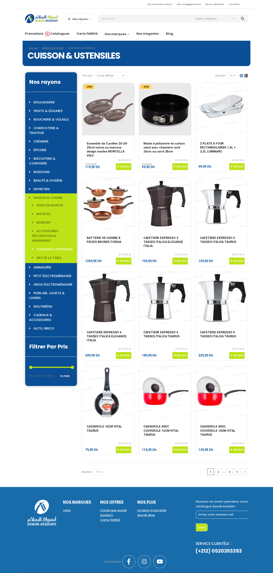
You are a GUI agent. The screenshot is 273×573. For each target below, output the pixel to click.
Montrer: (220, 75)
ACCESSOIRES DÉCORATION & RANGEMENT (45, 236)
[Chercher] (242, 19)
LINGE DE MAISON (49, 205)
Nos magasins (147, 34)
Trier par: (87, 75)
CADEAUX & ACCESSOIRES (40, 317)
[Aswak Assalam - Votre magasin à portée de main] (41, 18)
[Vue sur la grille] (241, 76)
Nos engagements (189, 4)
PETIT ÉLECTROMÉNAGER (52, 276)
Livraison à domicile (151, 510)
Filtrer (65, 376)
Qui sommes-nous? (159, 4)
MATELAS (43, 214)
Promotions (34, 34)
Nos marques (115, 34)
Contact (234, 4)
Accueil (33, 48)
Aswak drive (146, 515)
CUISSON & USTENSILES (54, 249)
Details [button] (125, 166)
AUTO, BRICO (44, 328)
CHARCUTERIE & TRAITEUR (44, 130)
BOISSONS (42, 172)
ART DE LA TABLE (49, 257)
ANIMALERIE (42, 267)
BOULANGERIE (44, 102)
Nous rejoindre (214, 4)
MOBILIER (43, 222)
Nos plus (146, 502)
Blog (169, 34)
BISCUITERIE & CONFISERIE (42, 161)
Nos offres (112, 502)
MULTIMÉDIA (43, 306)
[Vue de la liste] (246, 76)
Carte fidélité (87, 34)
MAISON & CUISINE (52, 48)
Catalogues (60, 34)
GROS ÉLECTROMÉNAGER (53, 284)
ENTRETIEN (42, 189)
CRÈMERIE (41, 141)
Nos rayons (80, 19)
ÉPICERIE (40, 150)
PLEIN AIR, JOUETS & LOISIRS (47, 295)
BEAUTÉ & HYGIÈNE (48, 180)
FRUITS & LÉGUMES (48, 111)
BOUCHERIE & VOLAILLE (51, 119)
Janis (67, 510)
